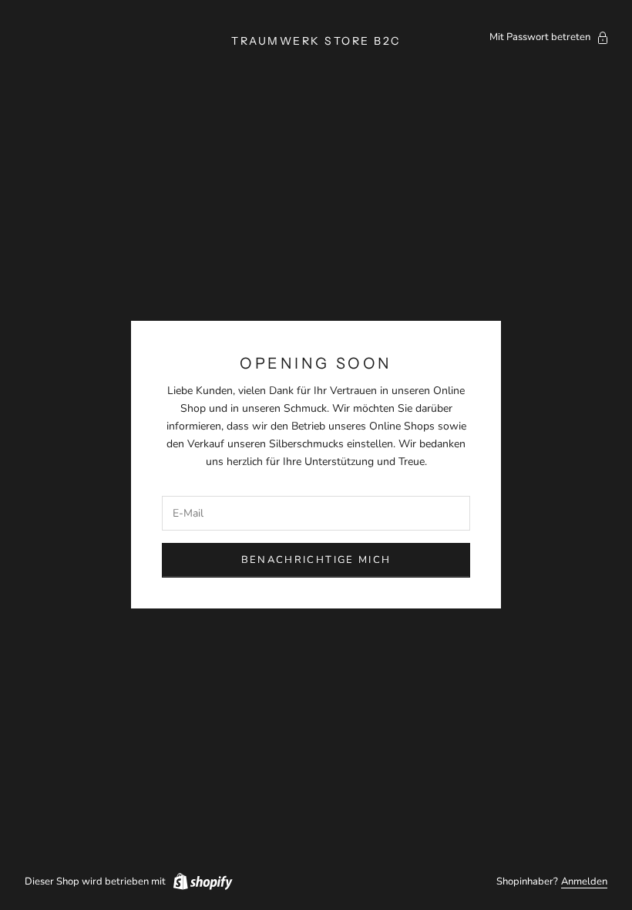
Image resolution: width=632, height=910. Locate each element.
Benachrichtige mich (316, 560)
